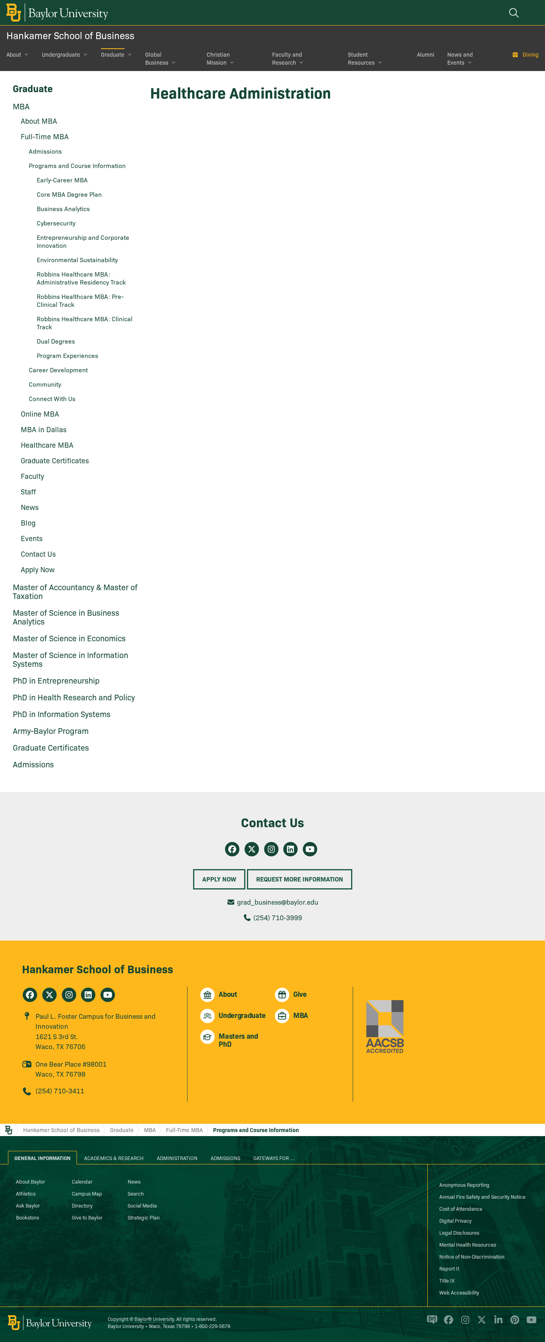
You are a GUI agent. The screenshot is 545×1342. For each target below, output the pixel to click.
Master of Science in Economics (69, 637)
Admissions (33, 763)
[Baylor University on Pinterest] (513, 1323)
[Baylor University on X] (480, 1323)
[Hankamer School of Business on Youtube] (310, 849)
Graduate (112, 54)
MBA (21, 105)
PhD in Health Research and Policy (74, 696)
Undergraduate (61, 54)
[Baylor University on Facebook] (447, 1323)
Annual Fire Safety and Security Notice (482, 1196)
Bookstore (27, 1217)
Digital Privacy (455, 1220)
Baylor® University (154, 1318)
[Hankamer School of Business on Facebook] (232, 849)
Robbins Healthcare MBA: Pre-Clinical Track (80, 300)
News (134, 1181)
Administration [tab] (177, 1157)
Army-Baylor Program (51, 730)
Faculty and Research (287, 58)
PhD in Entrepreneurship (56, 680)
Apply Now (219, 878)
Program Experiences (67, 355)
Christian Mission (218, 58)
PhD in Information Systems (62, 713)
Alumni (425, 54)
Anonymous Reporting (464, 1184)
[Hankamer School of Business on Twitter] (252, 849)
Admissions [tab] (225, 1157)
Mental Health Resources (467, 1244)
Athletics (26, 1193)
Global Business (156, 58)
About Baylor (30, 1181)
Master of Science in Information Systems (70, 659)
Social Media (142, 1205)
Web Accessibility (459, 1292)
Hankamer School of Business (70, 35)
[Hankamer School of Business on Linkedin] (290, 849)
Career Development (58, 369)
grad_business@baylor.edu (277, 901)
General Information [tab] (42, 1157)
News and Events (460, 58)
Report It (449, 1268)
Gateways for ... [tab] (274, 1157)
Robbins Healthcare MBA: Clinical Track (84, 322)
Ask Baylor (28, 1205)
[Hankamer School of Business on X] (49, 995)
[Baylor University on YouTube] (529, 1323)
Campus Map (87, 1193)
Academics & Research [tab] (114, 1157)
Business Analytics (63, 208)
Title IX (446, 1280)
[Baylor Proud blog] (431, 1323)
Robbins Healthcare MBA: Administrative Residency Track (81, 277)
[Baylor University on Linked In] (497, 1323)
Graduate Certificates (55, 460)
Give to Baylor (87, 1217)
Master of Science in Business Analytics (66, 617)
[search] (515, 12)
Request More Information (299, 878)
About (13, 54)
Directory (82, 1205)
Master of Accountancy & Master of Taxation (75, 591)
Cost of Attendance (460, 1208)
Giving (531, 54)
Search (136, 1193)
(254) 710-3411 (60, 1090)
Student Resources (361, 58)
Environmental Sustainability (77, 259)
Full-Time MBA (184, 1130)
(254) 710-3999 (277, 917)
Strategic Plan (144, 1217)
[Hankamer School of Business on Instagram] (271, 849)
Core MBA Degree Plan (69, 194)
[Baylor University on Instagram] (464, 1323)
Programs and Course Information (77, 165)
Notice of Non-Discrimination (471, 1256)
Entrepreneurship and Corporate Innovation (83, 241)
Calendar (82, 1181)
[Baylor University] (56, 12)
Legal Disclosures (459, 1232)
